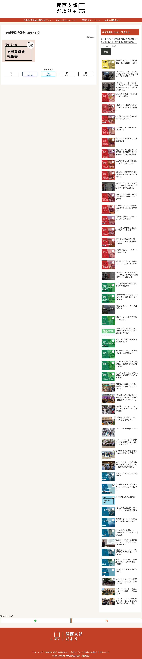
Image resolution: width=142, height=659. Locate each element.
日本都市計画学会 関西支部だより (56, 652)
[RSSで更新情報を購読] (106, 620)
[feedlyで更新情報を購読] (35, 620)
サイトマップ (37, 652)
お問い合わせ (104, 652)
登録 (106, 51)
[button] (67, 74)
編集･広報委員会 (91, 652)
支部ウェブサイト (77, 652)
